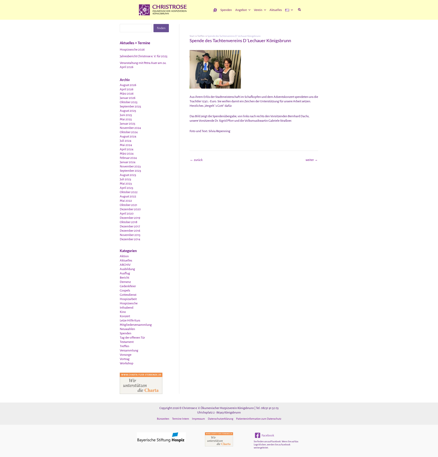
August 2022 (128, 196)
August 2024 (128, 136)
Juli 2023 (125, 179)
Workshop (126, 363)
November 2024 (130, 128)
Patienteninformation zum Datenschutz (258, 418)
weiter (312, 160)
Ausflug (125, 273)
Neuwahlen (127, 329)
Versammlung (129, 350)
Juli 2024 (125, 140)
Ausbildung (127, 269)
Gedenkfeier (128, 286)
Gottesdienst (128, 294)
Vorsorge (125, 354)
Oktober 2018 (128, 222)
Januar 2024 (128, 162)
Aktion (124, 256)
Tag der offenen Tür (132, 337)
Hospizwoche (129, 303)
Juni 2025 (126, 115)
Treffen (124, 346)
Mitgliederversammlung (136, 324)
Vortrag (125, 359)
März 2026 (126, 93)
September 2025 (130, 106)
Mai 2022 (126, 200)
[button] (248, 10)
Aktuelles (126, 260)
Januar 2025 (127, 123)
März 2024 (127, 153)
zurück (196, 160)
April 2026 (126, 89)
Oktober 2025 (128, 102)
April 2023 (126, 188)
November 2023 (130, 166)
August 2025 (128, 110)
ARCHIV (125, 264)
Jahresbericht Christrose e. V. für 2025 (143, 56)
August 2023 (128, 175)
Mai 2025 (126, 119)
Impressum (198, 418)
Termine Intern (180, 418)
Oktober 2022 (129, 192)
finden (161, 28)
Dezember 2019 (130, 218)
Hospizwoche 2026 (132, 49)
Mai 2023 (126, 183)
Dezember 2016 (130, 230)
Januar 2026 (127, 98)
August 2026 (128, 85)
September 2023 (130, 170)
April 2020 (127, 213)
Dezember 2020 (130, 209)
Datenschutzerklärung (220, 418)
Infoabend (126, 307)
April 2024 (126, 149)
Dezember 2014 (130, 239)
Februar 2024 (128, 158)
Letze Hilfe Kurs (130, 320)
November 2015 (130, 235)
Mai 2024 (126, 145)
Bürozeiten (163, 418)
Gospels (125, 290)
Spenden (125, 333)
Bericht (124, 277)
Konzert (125, 316)
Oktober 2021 (128, 205)
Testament (127, 342)
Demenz (125, 282)
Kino (123, 312)
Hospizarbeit (128, 299)
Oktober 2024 (129, 132)
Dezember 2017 (130, 226)
